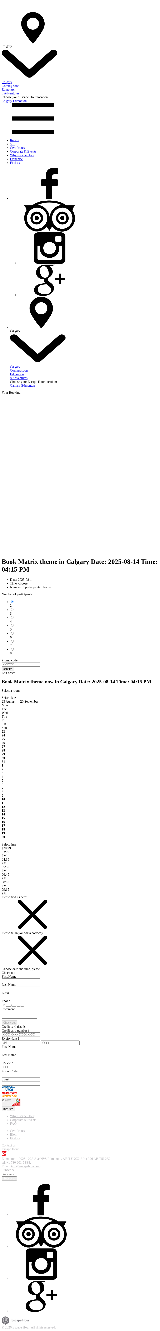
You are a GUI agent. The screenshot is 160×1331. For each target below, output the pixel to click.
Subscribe (9, 1178)
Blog (13, 1134)
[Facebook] (49, 198)
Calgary (7, 101)
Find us (15, 162)
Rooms (14, 140)
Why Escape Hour (22, 155)
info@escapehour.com (25, 1166)
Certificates (17, 147)
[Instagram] (49, 262)
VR (12, 144)
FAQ (13, 1123)
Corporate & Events (23, 151)
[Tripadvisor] (49, 230)
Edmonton (20, 101)
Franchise (16, 159)
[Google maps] (49, 295)
